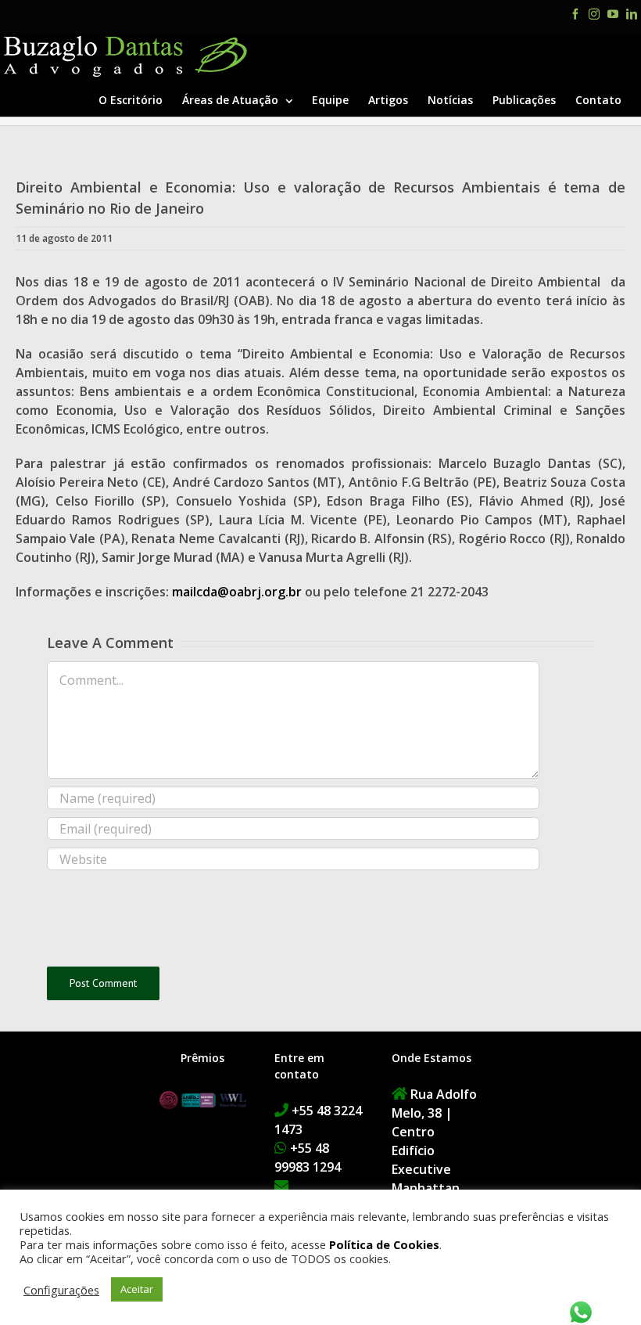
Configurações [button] (61, 1290)
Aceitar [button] (136, 1289)
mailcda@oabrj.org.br (237, 591)
